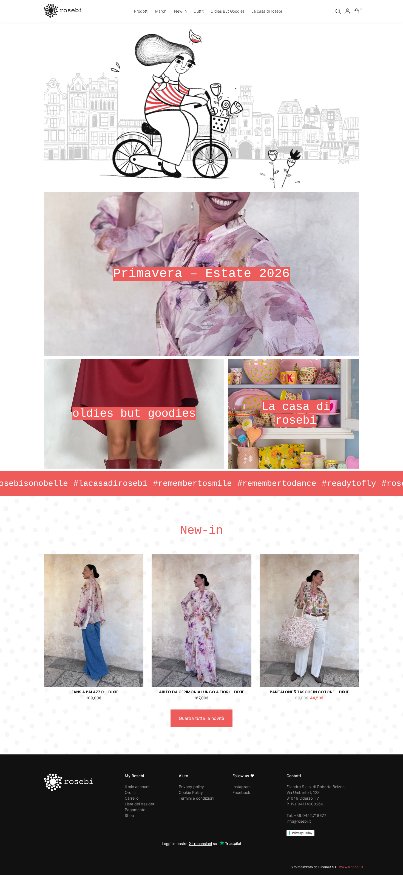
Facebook (241, 792)
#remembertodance (224, 483)
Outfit (199, 11)
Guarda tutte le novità (201, 718)
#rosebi (346, 483)
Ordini (130, 792)
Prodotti (141, 11)
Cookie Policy (191, 792)
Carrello (131, 798)
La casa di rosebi (266, 11)
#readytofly (296, 483)
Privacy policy (191, 786)
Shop (129, 815)
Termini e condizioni (196, 798)
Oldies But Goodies (228, 11)
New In (180, 11)
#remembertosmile (139, 483)
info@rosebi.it (298, 821)
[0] (356, 10)
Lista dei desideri (140, 804)
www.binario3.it (351, 867)
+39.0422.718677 (310, 815)
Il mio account (137, 786)
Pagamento (135, 809)
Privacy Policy (302, 833)
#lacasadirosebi (58, 483)
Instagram (241, 786)
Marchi (161, 11)
